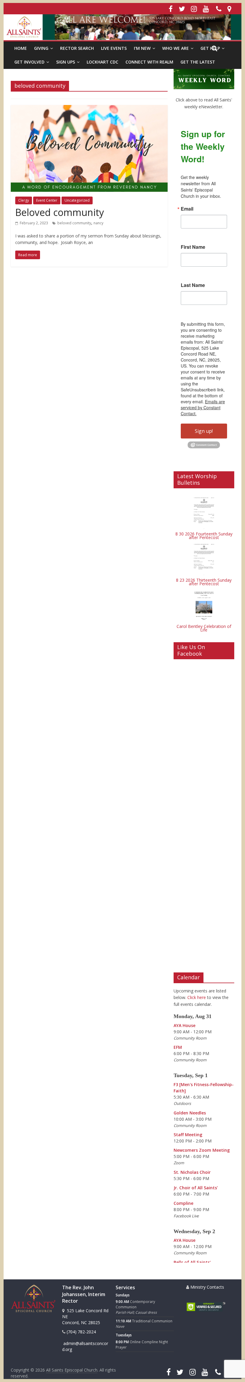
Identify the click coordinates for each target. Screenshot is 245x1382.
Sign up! (204, 431)
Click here (196, 997)
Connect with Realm (149, 62)
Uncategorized (77, 200)
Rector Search (77, 48)
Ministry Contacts (206, 1287)
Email (187, 208)
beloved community (74, 223)
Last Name (193, 285)
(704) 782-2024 (80, 1332)
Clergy (23, 200)
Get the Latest (197, 62)
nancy (98, 223)
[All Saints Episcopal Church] (122, 27)
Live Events (114, 48)
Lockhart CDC (102, 62)
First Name (193, 247)
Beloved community (59, 212)
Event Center (46, 200)
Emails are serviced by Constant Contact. (203, 407)
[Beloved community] (89, 108)
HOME (20, 48)
